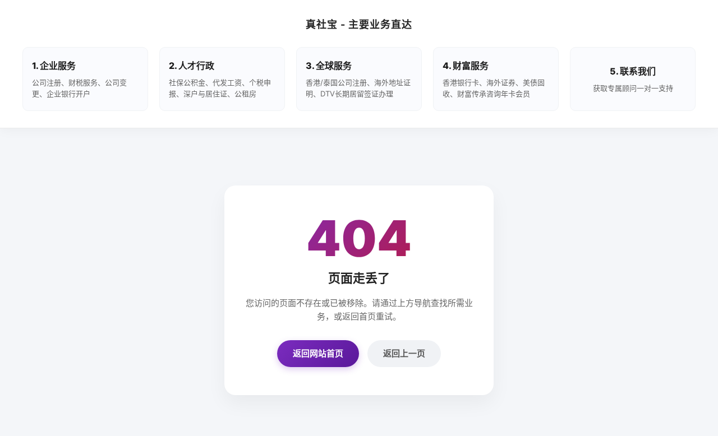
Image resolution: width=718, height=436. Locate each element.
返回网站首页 (318, 353)
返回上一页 (404, 353)
